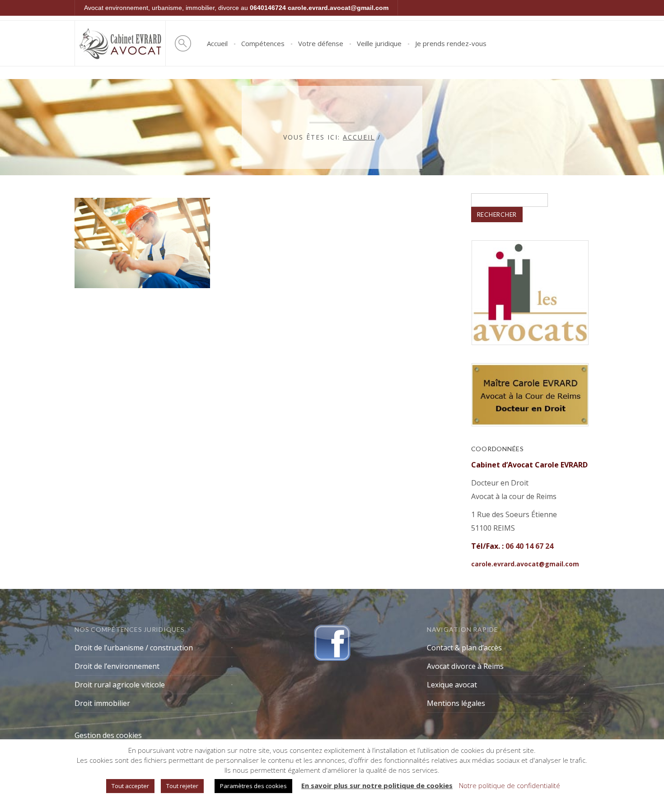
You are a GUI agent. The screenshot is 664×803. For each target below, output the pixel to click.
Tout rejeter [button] (182, 786)
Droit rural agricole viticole (120, 685)
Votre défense (320, 43)
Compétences (263, 43)
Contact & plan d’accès (464, 648)
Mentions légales (456, 703)
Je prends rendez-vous (450, 43)
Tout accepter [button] (130, 786)
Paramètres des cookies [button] (253, 786)
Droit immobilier (102, 703)
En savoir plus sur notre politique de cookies (377, 785)
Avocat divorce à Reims (465, 666)
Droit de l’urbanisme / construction (134, 648)
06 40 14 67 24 (529, 546)
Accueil (217, 43)
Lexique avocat (452, 685)
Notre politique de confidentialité (509, 785)
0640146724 (268, 7)
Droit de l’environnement (117, 666)
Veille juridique (379, 43)
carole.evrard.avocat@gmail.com (338, 7)
